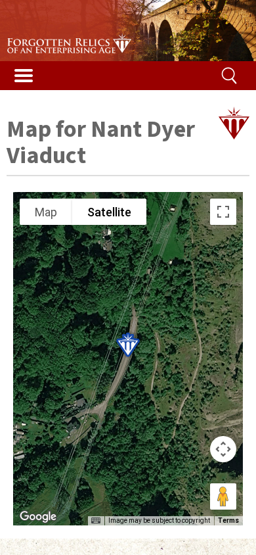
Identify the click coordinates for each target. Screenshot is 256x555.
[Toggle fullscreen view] (223, 212)
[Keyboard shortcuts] (95, 520)
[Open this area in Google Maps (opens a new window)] (38, 516)
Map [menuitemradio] (46, 212)
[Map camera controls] (223, 449)
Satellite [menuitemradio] (109, 212)
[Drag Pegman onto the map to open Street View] (223, 496)
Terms (228, 520)
